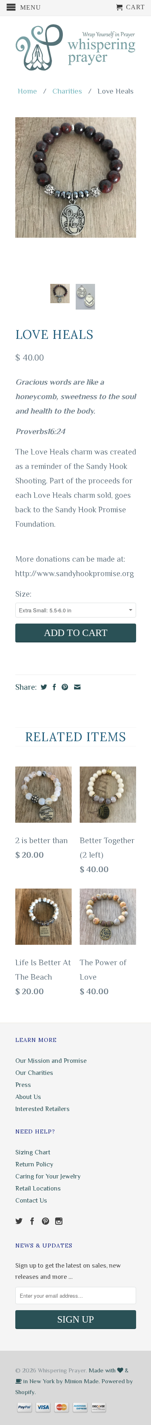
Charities (67, 91)
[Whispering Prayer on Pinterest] (45, 1221)
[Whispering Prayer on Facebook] (32, 1221)
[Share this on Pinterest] (64, 687)
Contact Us (31, 1200)
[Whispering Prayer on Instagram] (58, 1221)
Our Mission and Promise (51, 1060)
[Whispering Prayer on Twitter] (19, 1221)
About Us (28, 1097)
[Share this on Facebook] (53, 687)
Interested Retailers (42, 1109)
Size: (23, 593)
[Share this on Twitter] (43, 687)
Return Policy (34, 1164)
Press (23, 1085)
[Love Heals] (75, 177)
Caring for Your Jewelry (48, 1176)
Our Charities (34, 1072)
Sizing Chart (32, 1152)
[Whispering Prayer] (75, 48)
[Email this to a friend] (76, 687)
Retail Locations (38, 1188)
